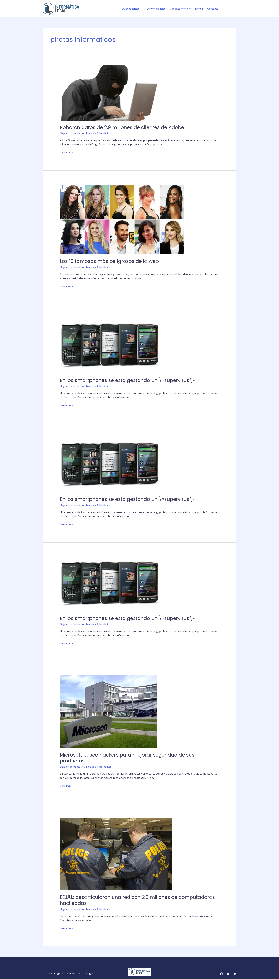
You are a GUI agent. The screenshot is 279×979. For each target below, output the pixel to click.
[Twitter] (230, 8)
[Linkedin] (234, 973)
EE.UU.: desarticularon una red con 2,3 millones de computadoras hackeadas (137, 900)
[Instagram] (234, 8)
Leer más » (66, 152)
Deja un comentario (72, 133)
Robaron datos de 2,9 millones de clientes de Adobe (122, 127)
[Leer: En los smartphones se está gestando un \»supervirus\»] (110, 345)
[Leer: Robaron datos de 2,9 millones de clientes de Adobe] (110, 93)
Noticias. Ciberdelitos (99, 133)
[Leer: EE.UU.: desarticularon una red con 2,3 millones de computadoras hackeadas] (116, 854)
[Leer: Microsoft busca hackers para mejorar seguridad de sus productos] (108, 711)
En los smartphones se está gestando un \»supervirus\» (127, 380)
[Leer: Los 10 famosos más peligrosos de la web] (122, 219)
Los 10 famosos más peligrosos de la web (109, 261)
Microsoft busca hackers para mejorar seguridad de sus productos (127, 757)
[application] (140, 8)
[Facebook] (225, 8)
